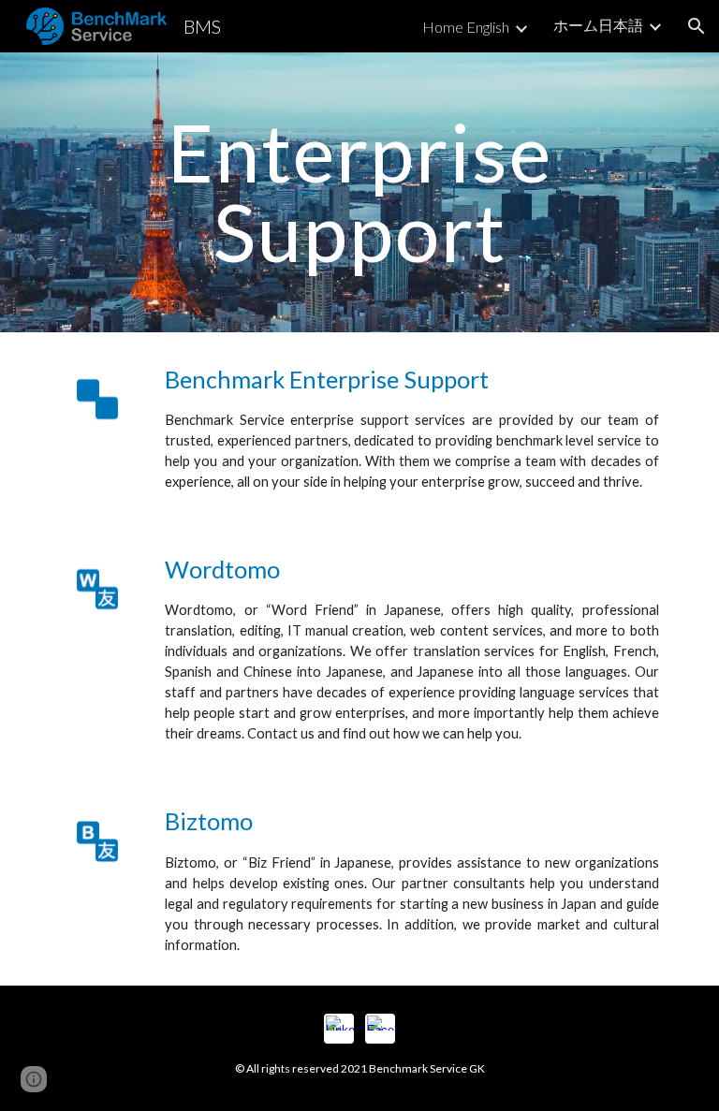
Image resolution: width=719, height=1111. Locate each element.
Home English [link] (465, 27)
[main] (359, 192)
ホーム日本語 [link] (598, 25)
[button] (696, 26)
